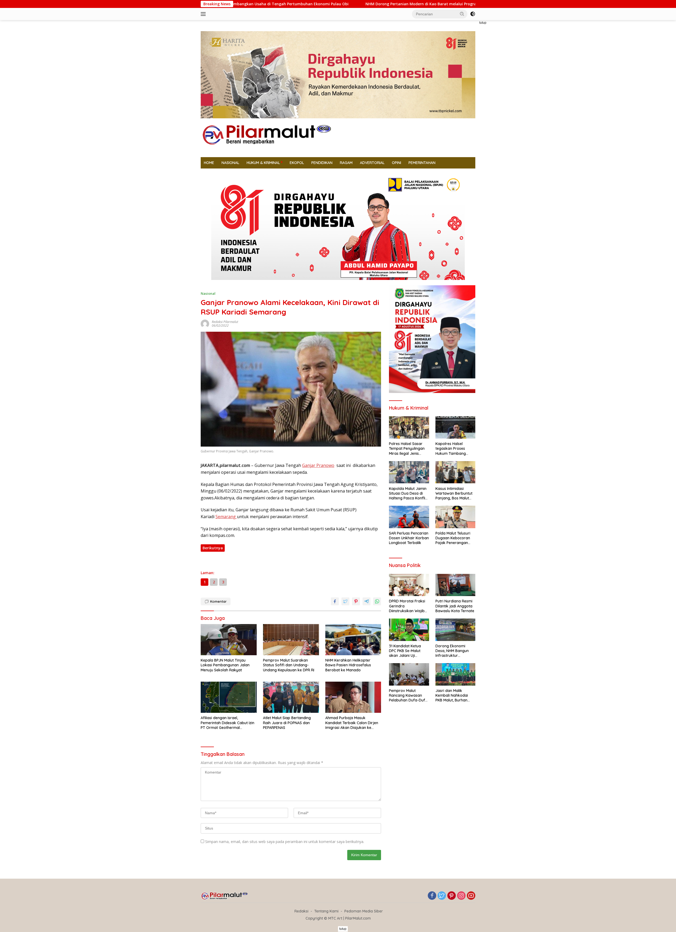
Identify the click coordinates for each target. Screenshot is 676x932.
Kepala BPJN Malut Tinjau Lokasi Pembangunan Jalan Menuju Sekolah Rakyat (225, 665)
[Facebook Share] (335, 601)
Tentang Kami (326, 911)
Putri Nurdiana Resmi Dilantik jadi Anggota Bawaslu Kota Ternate (454, 606)
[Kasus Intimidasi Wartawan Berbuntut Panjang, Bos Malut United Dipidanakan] (455, 472)
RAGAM (346, 162)
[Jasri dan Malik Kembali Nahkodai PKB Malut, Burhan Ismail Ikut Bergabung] (455, 674)
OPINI (396, 162)
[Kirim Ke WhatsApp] (377, 601)
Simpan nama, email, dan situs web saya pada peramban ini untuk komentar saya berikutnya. (284, 841)
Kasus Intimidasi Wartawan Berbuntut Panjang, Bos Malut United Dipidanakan (453, 493)
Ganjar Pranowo (318, 465)
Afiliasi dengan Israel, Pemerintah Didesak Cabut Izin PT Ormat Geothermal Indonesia (227, 722)
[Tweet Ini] (345, 601)
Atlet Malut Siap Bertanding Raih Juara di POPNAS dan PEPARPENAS (287, 722)
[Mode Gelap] (472, 14)
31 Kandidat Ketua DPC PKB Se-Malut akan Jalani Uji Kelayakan (405, 651)
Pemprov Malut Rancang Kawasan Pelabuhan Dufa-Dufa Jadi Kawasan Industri (408, 695)
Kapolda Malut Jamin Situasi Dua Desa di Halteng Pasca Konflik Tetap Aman (408, 493)
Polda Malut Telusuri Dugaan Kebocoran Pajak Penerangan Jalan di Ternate (452, 538)
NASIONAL (230, 162)
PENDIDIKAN (321, 162)
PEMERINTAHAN (422, 162)
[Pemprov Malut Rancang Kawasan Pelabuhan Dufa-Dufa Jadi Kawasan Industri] (409, 674)
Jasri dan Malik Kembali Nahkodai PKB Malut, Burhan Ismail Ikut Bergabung (454, 695)
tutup (482, 23)
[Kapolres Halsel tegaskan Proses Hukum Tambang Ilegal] (455, 427)
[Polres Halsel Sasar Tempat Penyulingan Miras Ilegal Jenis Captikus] (409, 427)
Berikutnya (213, 547)
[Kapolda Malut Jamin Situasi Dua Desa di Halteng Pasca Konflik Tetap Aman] (409, 472)
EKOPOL (297, 162)
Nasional (208, 293)
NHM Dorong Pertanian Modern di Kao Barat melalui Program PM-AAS (375, 4)
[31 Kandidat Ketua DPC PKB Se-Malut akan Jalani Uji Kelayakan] (409, 630)
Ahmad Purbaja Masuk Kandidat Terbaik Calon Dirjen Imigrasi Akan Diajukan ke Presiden (351, 722)
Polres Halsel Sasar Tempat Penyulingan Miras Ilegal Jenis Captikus (407, 448)
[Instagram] (461, 896)
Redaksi (301, 911)
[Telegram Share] (366, 601)
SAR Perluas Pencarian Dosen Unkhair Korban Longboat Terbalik (409, 538)
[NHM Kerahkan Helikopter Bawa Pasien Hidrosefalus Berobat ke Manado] (353, 639)
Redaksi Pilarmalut (225, 322)
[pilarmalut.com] (267, 134)
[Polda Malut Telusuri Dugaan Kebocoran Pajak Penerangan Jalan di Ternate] (455, 517)
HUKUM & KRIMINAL (263, 162)
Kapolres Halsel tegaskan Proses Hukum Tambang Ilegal (450, 448)
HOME (209, 162)
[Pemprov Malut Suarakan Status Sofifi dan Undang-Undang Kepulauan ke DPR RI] (291, 639)
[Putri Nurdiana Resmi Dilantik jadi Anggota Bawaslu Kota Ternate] (455, 585)
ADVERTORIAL (372, 162)
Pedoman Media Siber (363, 911)
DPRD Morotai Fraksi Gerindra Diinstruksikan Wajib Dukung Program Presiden (407, 606)
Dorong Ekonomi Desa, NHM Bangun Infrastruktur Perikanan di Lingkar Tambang (453, 651)
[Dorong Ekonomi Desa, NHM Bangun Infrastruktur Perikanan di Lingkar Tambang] (455, 630)
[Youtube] (471, 896)
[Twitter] (442, 896)
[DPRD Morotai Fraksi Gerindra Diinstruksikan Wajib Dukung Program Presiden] (409, 585)
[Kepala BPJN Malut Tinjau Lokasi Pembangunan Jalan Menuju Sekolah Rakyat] (229, 639)
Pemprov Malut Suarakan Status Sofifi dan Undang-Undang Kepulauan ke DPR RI (288, 665)
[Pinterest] (451, 896)
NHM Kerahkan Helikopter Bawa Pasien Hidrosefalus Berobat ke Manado (348, 665)
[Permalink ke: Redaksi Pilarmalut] (205, 323)
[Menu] (204, 14)
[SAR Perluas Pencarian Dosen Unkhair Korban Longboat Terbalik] (409, 517)
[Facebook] (432, 896)
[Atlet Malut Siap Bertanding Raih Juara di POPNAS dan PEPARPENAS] (291, 697)
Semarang (226, 516)
